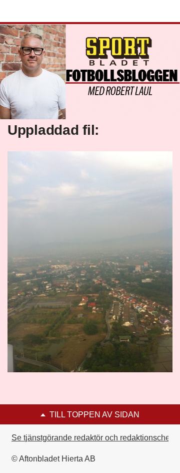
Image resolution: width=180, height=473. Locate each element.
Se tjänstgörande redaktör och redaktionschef (92, 437)
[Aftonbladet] (45, 11)
